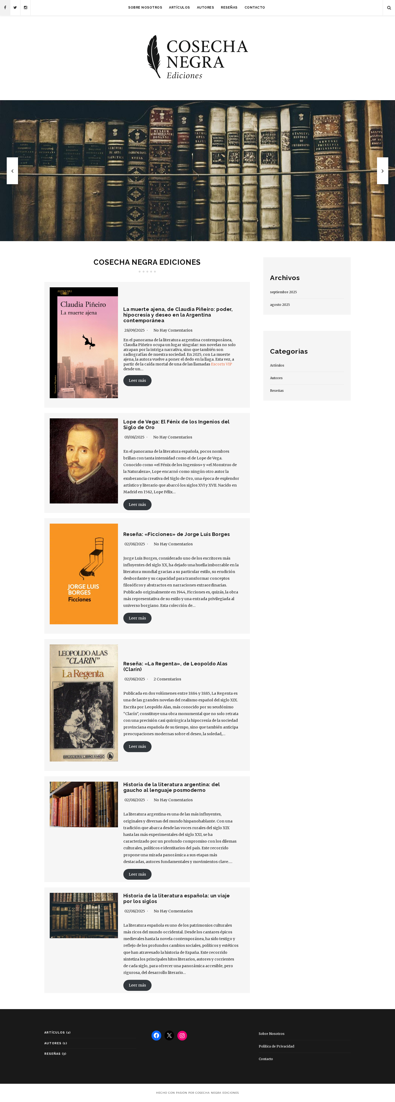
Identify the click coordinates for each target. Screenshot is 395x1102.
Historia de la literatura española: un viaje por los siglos (197, 171)
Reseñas (229, 7)
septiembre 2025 (283, 292)
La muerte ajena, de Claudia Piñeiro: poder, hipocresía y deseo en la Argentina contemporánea (178, 314)
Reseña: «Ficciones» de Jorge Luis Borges (176, 534)
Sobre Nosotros (145, 7)
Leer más (137, 380)
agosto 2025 (280, 305)
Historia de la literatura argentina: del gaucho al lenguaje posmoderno (171, 787)
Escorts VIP (221, 364)
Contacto (255, 7)
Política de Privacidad (276, 1046)
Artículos (179, 7)
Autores (205, 7)
